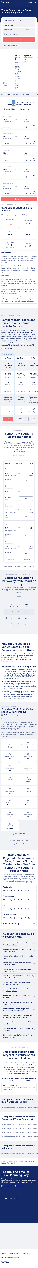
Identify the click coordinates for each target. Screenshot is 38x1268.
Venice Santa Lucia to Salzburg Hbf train (14, 1128)
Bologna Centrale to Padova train (12, 1153)
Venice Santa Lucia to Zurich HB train (13, 1136)
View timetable (10, 247)
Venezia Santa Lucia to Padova (12, 1065)
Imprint (3, 1254)
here (33, 566)
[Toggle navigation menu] (35, 2)
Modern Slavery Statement (10, 1257)
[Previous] (6, 605)
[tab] (9, 109)
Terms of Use (13, 1254)
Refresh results (17, 455)
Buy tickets (16, 94)
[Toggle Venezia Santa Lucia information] (34, 1087)
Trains (10, 1161)
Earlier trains (11, 560)
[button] (11, 30)
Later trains (27, 560)
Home (3, 1161)
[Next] (34, 103)
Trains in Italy (18, 1161)
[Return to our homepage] (5, 2)
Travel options (28, 94)
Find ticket (10, 225)
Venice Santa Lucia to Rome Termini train (15, 1132)
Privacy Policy (25, 1254)
